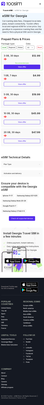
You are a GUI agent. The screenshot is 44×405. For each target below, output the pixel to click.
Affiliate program (7, 387)
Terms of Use (21, 398)
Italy (2, 317)
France (3, 328)
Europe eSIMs (28, 305)
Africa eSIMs (27, 326)
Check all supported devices (22, 218)
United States (6, 308)
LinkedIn (29, 348)
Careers (4, 381)
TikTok (28, 356)
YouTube (29, 339)
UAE (2, 322)
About (3, 373)
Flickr (28, 362)
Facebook (29, 353)
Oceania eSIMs (28, 320)
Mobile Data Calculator (9, 345)
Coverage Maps (7, 342)
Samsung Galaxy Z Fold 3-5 (14, 211)
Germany (4, 325)
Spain (3, 314)
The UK (3, 311)
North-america (28, 308)
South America (28, 317)
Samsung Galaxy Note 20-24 (14, 201)
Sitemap (4, 384)
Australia (4, 319)
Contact (4, 376)
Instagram (29, 350)
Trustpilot (29, 359)
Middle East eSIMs (29, 311)
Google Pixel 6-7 (9, 206)
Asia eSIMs (27, 314)
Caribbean (27, 323)
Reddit (28, 342)
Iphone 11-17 (8, 196)
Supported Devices (8, 339)
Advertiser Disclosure (8, 398)
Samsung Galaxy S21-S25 (27, 196)
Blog (2, 379)
